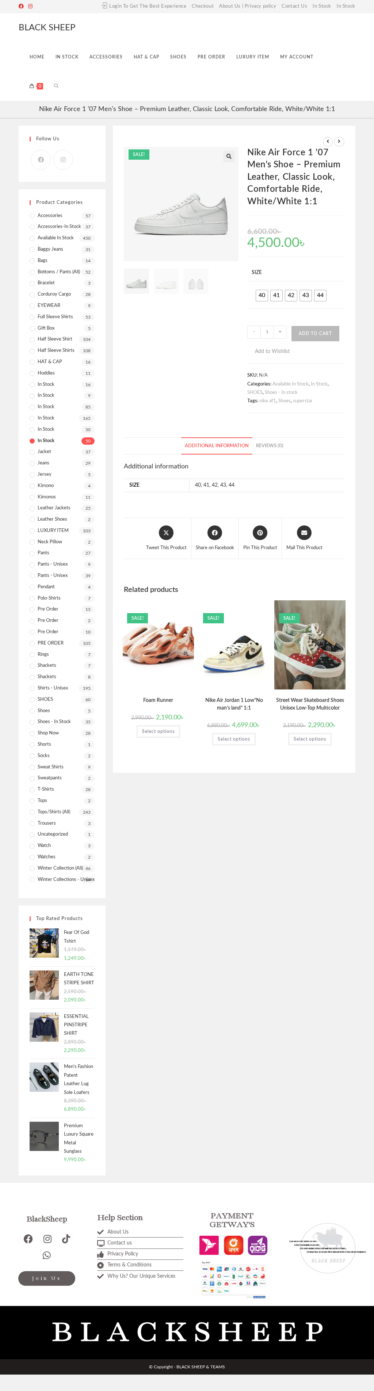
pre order (48, 609)
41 (206, 485)
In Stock (322, 6)
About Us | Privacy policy (247, 6)
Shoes (284, 401)
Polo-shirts (49, 598)
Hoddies (46, 373)
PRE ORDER (51, 643)
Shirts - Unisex (53, 688)
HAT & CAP (50, 362)
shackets (47, 665)
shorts (44, 744)
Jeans (43, 463)
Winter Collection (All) (60, 868)
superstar (303, 401)
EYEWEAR (49, 305)
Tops (42, 800)
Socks (44, 755)
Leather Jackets (54, 508)
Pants (43, 553)
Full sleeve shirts (55, 317)
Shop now (48, 733)
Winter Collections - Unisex (66, 879)
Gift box (46, 328)
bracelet (46, 283)
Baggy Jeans (50, 249)
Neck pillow (50, 542)
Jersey (44, 474)
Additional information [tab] (217, 446)
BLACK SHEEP (47, 27)
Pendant (46, 587)
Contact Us (294, 6)
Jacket (44, 451)
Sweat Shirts (51, 767)
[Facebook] (22, 6)
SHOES (255, 392)
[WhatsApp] (47, 1255)
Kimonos (47, 497)
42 (215, 485)
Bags (42, 260)
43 (223, 485)
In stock (46, 418)
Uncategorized (53, 834)
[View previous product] (328, 142)
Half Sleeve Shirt (55, 339)
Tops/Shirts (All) (54, 812)
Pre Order (48, 620)
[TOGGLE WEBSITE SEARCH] (56, 86)
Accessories (50, 215)
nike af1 (267, 401)
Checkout (203, 6)
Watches (47, 857)
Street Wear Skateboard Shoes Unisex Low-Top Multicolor (310, 704)
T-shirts (46, 789)
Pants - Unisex (53, 564)
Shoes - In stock (281, 392)
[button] (229, 156)
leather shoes (52, 519)
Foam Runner (158, 700)
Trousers (47, 823)
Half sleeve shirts (56, 350)
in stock (46, 406)
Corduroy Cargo (54, 294)
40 (198, 485)
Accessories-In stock (59, 226)
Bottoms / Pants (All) (59, 272)
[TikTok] (66, 1238)
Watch (44, 845)
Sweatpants (50, 778)
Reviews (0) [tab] (269, 446)
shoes (44, 710)
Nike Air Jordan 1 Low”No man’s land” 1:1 (234, 704)
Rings (43, 654)
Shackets (47, 676)
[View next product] (339, 142)
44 (231, 485)
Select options (158, 731)
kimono (46, 485)
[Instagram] (30, 6)
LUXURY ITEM (53, 530)
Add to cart (315, 333)
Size (257, 272)
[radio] (262, 295)
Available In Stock (290, 384)
